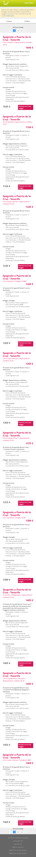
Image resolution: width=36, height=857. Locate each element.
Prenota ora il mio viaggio (25, 107)
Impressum (18, 844)
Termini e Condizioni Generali (18, 838)
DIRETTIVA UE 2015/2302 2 (18, 853)
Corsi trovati (18, 27)
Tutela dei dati (18, 841)
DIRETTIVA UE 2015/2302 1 (18, 850)
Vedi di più (10, 16)
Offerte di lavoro (18, 847)
